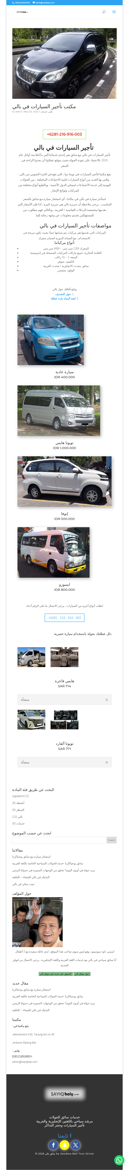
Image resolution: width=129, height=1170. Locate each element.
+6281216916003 (22, 1056)
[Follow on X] (75, 1145)
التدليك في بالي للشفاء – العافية (31, 877)
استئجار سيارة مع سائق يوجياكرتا (31, 856)
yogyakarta (18, 796)
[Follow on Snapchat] (64, 1145)
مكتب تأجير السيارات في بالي (44, 106)
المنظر (20, 810)
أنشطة (20, 803)
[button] (119, 1160)
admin (18, 111)
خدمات (43, 111)
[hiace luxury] (31, 667)
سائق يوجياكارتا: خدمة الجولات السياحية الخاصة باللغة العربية (47, 863)
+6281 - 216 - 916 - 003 (64, 618)
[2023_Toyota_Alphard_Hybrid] (31, 730)
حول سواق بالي (82, 973)
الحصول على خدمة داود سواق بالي (55, 973)
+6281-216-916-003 (64, 134)
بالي (51, 111)
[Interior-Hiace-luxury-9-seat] (64, 667)
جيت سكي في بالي (23, 884)
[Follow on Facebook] (53, 1145)
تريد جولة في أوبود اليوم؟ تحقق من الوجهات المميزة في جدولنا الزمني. (53, 870)
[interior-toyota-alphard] (64, 730)
